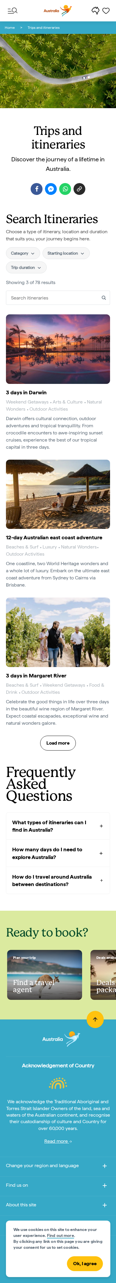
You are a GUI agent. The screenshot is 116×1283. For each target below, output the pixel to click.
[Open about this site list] (104, 1206)
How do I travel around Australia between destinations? (52, 880)
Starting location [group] (63, 253)
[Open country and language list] (104, 1167)
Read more (56, 1141)
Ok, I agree (85, 1263)
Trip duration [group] (23, 267)
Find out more (60, 1235)
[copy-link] (79, 189)
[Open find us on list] (104, 1186)
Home (10, 28)
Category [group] (20, 253)
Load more (58, 743)
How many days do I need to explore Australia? (47, 853)
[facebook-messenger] (51, 189)
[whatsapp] (65, 189)
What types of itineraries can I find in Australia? (49, 826)
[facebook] (37, 189)
